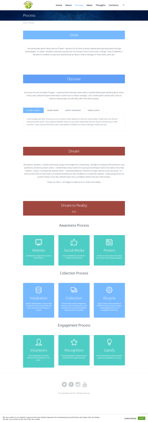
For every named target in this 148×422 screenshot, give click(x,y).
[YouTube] (85, 384)
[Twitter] (64, 384)
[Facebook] (71, 384)
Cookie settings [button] (130, 418)
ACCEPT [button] (141, 418)
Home (25, 23)
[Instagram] (78, 384)
